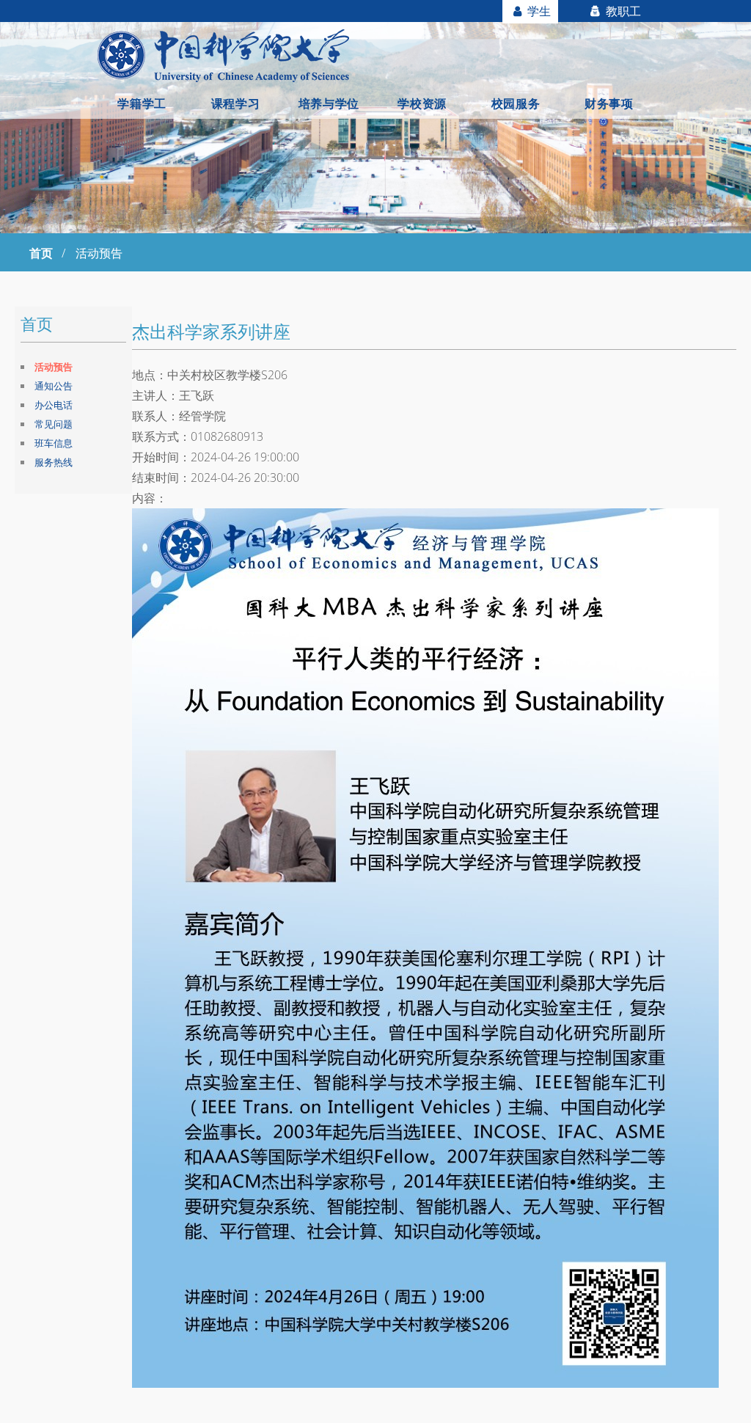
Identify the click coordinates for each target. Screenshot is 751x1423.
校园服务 (515, 103)
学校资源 (422, 103)
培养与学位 (328, 103)
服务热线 (53, 462)
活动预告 (53, 366)
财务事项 (609, 103)
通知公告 (53, 385)
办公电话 (53, 404)
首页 (41, 253)
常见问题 (53, 424)
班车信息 (53, 443)
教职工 (622, 11)
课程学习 (235, 103)
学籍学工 (141, 103)
